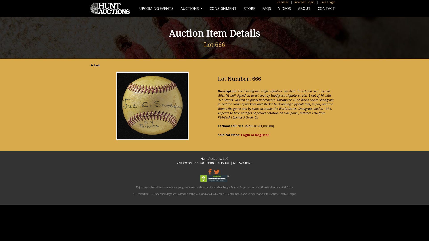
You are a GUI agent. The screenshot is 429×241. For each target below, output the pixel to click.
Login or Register (255, 135)
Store (249, 8)
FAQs (266, 8)
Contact (326, 8)
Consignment (223, 8)
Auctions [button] (190, 8)
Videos (284, 8)
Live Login (327, 2)
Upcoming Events (156, 8)
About (304, 8)
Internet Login (304, 2)
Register (282, 2)
